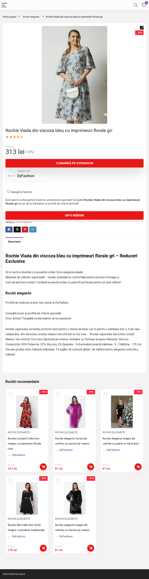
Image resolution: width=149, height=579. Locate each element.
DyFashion (25, 176)
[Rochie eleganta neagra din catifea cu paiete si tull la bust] (122, 412)
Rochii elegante (31, 16)
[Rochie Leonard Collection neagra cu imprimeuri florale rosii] (27, 412)
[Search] (135, 5)
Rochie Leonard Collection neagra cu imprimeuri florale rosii (24, 443)
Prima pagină (9, 16)
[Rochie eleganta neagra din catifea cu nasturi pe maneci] (74, 498)
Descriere (14, 241)
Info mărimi (74, 215)
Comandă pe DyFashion (74, 163)
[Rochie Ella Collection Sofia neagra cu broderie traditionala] (27, 498)
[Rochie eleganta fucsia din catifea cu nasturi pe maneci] (74, 412)
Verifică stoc (43, 466)
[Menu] (4, 5)
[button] (142, 28)
